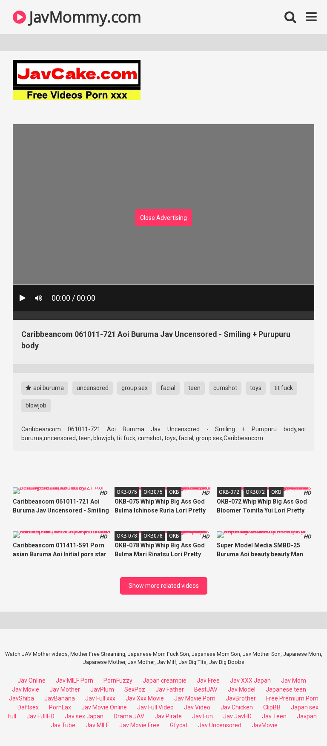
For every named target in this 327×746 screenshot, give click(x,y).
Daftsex (28, 707)
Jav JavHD (237, 716)
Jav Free (208, 680)
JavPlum (102, 689)
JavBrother (241, 698)
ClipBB (272, 707)
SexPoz (134, 689)
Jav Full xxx (100, 698)
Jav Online (31, 680)
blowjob (36, 405)
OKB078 (153, 536)
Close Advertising (163, 217)
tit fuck (283, 387)
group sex (134, 387)
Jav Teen (274, 716)
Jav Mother (64, 689)
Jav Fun (202, 716)
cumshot (225, 387)
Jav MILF (97, 725)
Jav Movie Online (104, 707)
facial (168, 387)
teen (194, 387)
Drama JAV (129, 716)
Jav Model (241, 689)
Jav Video (197, 707)
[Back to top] (298, 720)
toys (255, 387)
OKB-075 (127, 492)
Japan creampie (164, 680)
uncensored (93, 387)
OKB (174, 492)
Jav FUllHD (40, 716)
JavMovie (265, 725)
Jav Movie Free (139, 725)
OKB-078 (127, 536)
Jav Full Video (155, 707)
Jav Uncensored (219, 725)
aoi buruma (48, 387)
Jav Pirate (168, 716)
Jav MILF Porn (74, 680)
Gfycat (179, 725)
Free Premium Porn (292, 698)
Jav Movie (25, 689)
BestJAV (206, 689)
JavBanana (59, 698)
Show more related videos (164, 585)
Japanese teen (286, 689)
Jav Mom (293, 680)
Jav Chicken (237, 707)
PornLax (60, 707)
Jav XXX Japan (250, 680)
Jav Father (169, 689)
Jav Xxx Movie (145, 698)
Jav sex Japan (84, 716)
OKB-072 (229, 492)
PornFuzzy (117, 680)
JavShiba (21, 698)
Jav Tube (63, 725)
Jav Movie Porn (194, 698)
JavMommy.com (83, 16)
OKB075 (153, 492)
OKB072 (255, 492)
